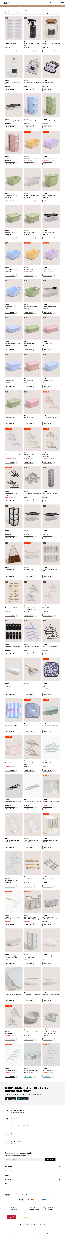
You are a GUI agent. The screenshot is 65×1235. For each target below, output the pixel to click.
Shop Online (8, 1166)
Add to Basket (10, 51)
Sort (49, 1233)
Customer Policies (10, 1171)
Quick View (28, 886)
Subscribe (50, 1159)
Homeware (12, 10)
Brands (7, 1175)
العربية (49, 2)
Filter (18, 1233)
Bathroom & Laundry (21, 10)
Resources (8, 1179)
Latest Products (53, 13)
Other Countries (9, 1184)
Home (6, 10)
